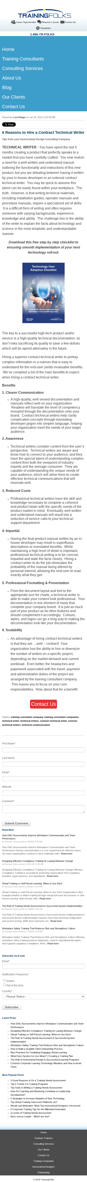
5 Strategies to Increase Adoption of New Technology (38, 1098)
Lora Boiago (19, 117)
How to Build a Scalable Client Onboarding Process (37, 1049)
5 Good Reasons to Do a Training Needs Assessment (38, 1080)
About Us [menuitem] (11, 78)
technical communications (43, 478)
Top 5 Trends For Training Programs (29, 1084)
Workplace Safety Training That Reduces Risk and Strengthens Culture (47, 1045)
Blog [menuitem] (6, 87)
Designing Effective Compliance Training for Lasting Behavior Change (46, 1031)
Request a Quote (50, 22)
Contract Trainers (43, 1138)
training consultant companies (61, 717)
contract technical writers (63, 638)
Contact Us (70, 22)
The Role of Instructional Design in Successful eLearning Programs (45, 1059)
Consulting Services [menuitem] (22, 68)
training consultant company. (56, 679)
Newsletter (46, 28)
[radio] (43, 980)
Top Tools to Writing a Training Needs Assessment (36, 1087)
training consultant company (27, 717)
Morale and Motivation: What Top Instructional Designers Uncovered (45, 1105)
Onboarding (44, 1172)
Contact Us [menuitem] (13, 106)
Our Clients (43, 1149)
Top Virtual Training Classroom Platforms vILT (34, 1102)
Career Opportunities (26, 22)
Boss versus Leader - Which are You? (30, 1116)
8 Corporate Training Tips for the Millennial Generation (38, 1109)
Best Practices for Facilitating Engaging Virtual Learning (39, 1052)
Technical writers (43, 450)
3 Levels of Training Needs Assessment (31, 1113)
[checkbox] (43, 982)
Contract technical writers (41, 415)
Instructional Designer (43, 1166)
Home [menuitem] (5, 49)
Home (44, 1132)
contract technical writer (45, 357)
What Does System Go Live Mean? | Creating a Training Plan (42, 1056)
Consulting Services (43, 1144)
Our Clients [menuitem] (13, 97)
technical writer (65, 595)
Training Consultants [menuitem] (23, 58)
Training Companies (43, 1161)
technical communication (36, 725)
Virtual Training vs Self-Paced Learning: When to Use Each (41, 1034)
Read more (66, 853)
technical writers (42, 498)
